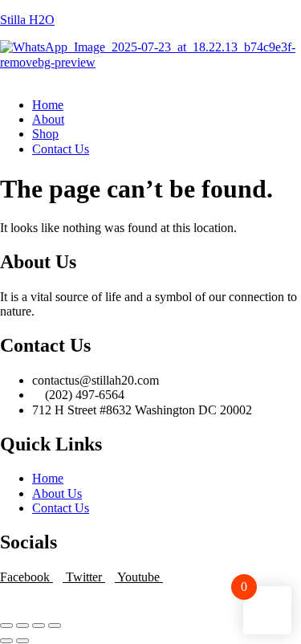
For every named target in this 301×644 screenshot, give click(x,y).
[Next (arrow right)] (22, 640)
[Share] (38, 625)
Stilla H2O (27, 19)
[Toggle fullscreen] (22, 625)
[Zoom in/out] (6, 625)
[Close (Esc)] (54, 625)
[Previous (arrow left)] (6, 640)
